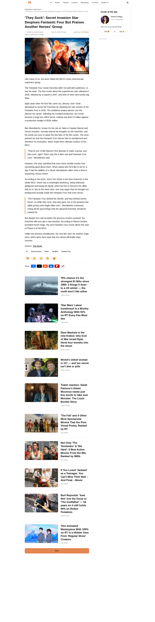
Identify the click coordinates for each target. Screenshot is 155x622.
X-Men (47, 251)
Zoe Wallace (85, 32)
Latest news (37, 9)
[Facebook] (33, 266)
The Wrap (37, 246)
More (57, 551)
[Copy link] (62, 266)
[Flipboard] (57, 266)
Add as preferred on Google (34, 34)
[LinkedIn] (51, 266)
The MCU (95, 2)
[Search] (127, 2)
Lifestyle (65, 2)
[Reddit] (45, 266)
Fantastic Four (66, 251)
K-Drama (75, 2)
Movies (57, 2)
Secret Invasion (36, 251)
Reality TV (104, 2)
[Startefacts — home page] (29, 2)
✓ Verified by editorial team (34, 32)
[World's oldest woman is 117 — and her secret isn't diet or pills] (57, 367)
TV (51, 2)
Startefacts (28, 9)
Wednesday (85, 2)
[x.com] (39, 266)
